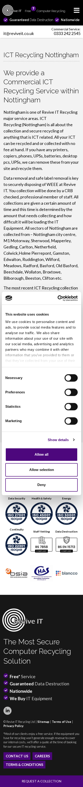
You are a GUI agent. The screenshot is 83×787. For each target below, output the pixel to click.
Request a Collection (41, 781)
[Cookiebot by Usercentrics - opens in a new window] (58, 298)
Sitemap (43, 722)
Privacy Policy (13, 726)
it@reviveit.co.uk (18, 33)
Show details (58, 440)
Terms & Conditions (24, 764)
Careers (42, 756)
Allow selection (41, 470)
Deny (41, 485)
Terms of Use (61, 722)
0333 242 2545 (67, 33)
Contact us (17, 756)
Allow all (41, 454)
